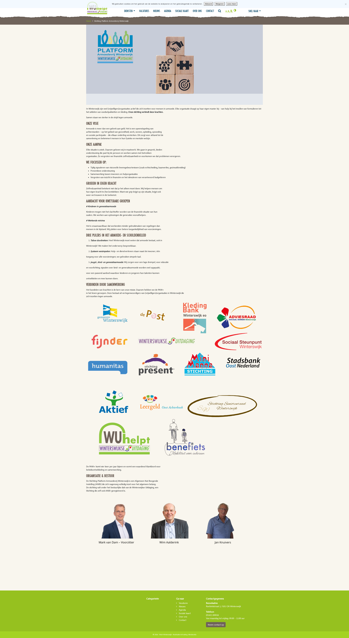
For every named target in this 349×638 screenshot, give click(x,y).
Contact (210, 11)
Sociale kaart (182, 11)
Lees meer (231, 4)
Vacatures (144, 11)
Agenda (167, 11)
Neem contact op (216, 624)
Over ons (197, 11)
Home (88, 21)
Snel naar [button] (253, 11)
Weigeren (220, 4)
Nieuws (156, 11)
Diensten (128, 11)
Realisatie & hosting (180, 635)
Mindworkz (192, 635)
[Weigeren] (345, 4)
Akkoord (208, 4)
